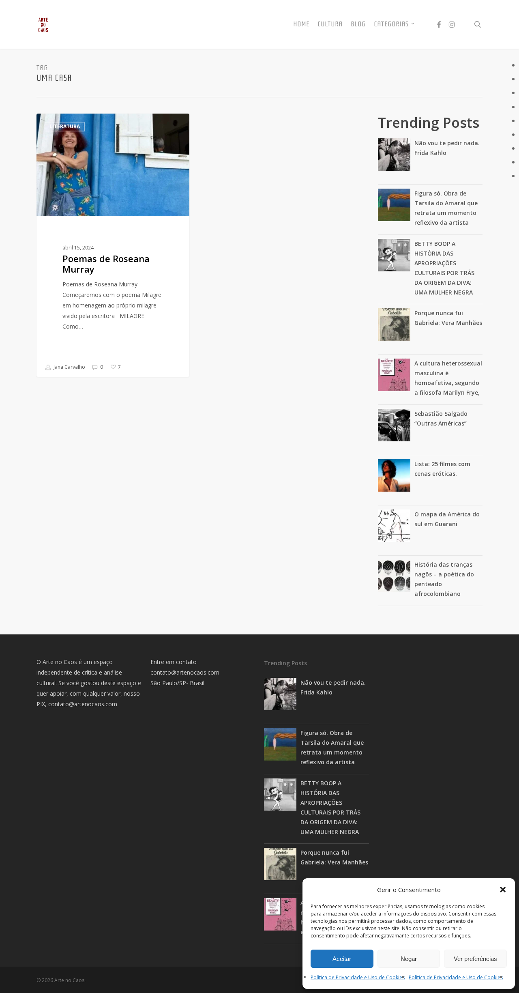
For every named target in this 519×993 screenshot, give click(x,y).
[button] (503, 890)
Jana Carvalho (68, 366)
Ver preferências (475, 958)
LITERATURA (64, 126)
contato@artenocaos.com (82, 704)
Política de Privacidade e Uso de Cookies (358, 977)
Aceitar (341, 958)
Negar (409, 958)
